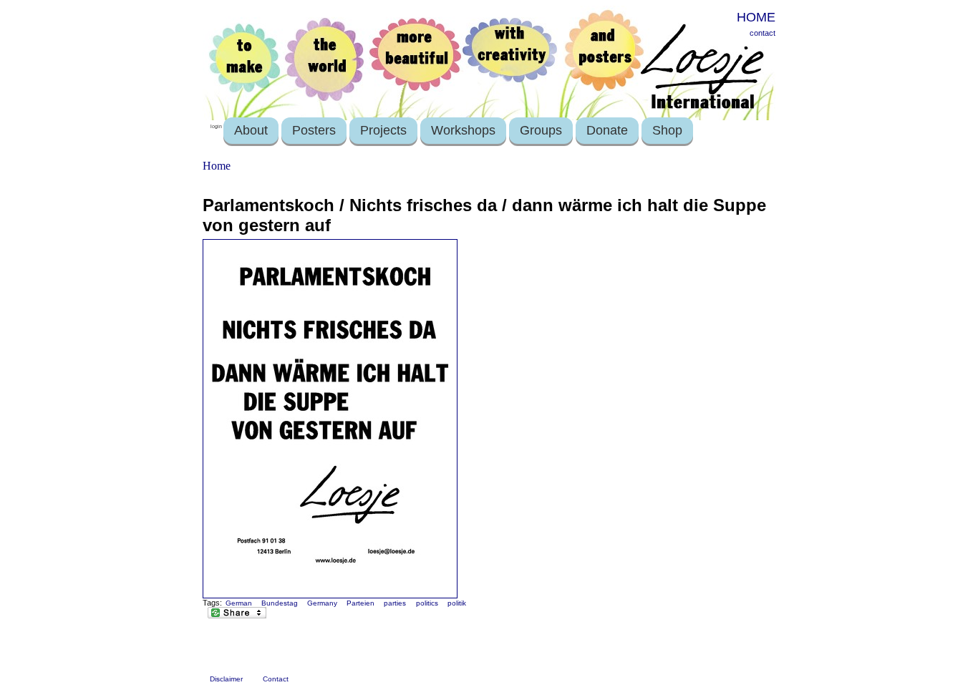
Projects (383, 130)
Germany (322, 603)
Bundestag (279, 603)
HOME (756, 17)
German (239, 603)
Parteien (360, 603)
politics (427, 603)
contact (762, 33)
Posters (314, 130)
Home (217, 166)
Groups (541, 130)
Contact (276, 679)
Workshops (463, 130)
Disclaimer (226, 679)
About (251, 130)
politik (456, 603)
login (216, 126)
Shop (667, 130)
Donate (607, 130)
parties (395, 603)
